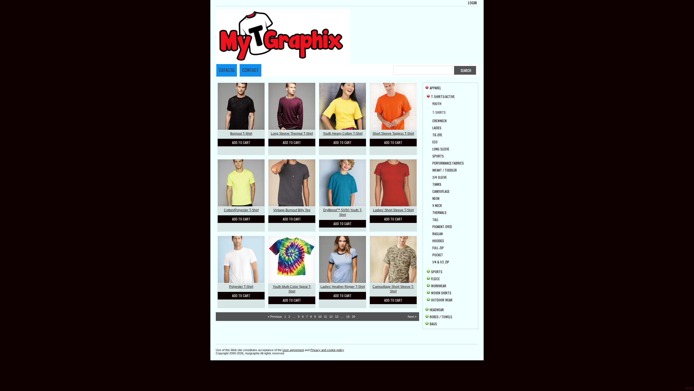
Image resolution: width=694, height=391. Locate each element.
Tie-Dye (437, 135)
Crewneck (439, 120)
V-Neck (437, 205)
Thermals (439, 212)
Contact (250, 70)
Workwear (438, 285)
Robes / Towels (441, 316)
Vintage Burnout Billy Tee (291, 210)
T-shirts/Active (443, 96)
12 (331, 316)
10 (320, 316)
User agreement (293, 350)
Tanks (436, 184)
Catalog (226, 70)
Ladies (436, 127)
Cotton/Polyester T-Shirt (241, 210)
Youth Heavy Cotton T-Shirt (342, 133)
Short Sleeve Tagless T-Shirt (393, 133)
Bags (433, 323)
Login (472, 2)
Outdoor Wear (441, 300)
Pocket (437, 255)
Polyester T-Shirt (241, 287)
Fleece (435, 278)
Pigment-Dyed (442, 226)
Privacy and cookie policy (327, 350)
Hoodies (438, 240)
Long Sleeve (440, 149)
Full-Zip (438, 247)
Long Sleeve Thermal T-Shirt (292, 133)
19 (347, 316)
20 (353, 316)
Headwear (437, 309)
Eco (435, 142)
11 (325, 316)
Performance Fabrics (448, 163)
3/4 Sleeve (439, 177)
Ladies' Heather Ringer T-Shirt (342, 287)
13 (336, 316)
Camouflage (440, 191)
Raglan (437, 233)
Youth (436, 103)
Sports (438, 156)
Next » (412, 316)
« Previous (275, 316)
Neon (435, 198)
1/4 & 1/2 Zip (440, 262)
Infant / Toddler (444, 170)
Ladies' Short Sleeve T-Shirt (393, 210)
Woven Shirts (441, 293)
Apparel (435, 88)
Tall (435, 219)
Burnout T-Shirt (241, 133)
